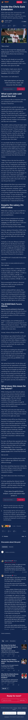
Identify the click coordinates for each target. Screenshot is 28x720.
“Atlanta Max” (7, 447)
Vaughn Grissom (11, 151)
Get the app (21, 713)
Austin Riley (19, 449)
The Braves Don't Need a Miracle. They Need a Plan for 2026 (10, 661)
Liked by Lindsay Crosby (11, 562)
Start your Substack (10, 713)
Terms (19, 708)
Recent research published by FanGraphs (12, 309)
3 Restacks (18, 526)
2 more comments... (6, 633)
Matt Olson (12, 449)
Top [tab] (3, 641)
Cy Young (21, 173)
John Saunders (8, 575)
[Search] (25, 640)
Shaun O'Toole (8, 560)
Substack (6, 717)
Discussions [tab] (12, 641)
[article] (14, 650)
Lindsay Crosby (8, 20)
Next (23, 536)
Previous (6, 536)
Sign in (25, 2)
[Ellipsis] (26, 560)
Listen (24, 21)
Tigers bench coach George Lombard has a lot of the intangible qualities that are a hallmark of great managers (10, 651)
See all (4, 688)
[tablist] (7, 546)
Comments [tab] (4, 547)
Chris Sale (4, 56)
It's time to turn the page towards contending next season (9, 665)
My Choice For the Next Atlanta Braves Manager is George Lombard (9, 647)
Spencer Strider (5, 451)
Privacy (15, 708)
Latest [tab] (6, 641)
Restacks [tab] (11, 547)
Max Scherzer (13, 220)
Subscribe (19, 2)
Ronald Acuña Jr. (6, 398)
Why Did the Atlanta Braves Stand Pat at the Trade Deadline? (9, 675)
